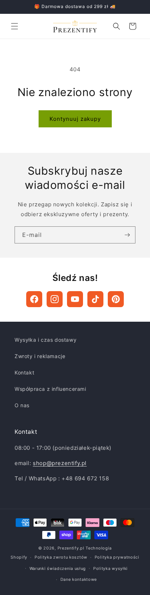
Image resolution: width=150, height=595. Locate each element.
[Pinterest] (116, 299)
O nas (22, 405)
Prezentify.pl (71, 548)
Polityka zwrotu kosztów (61, 557)
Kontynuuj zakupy (75, 118)
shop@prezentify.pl (60, 463)
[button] (15, 26)
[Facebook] (34, 299)
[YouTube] (75, 299)
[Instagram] (55, 299)
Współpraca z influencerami (50, 389)
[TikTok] (95, 299)
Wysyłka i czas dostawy (45, 340)
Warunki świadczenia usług (57, 568)
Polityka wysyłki (110, 568)
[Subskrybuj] (127, 234)
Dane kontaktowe (78, 579)
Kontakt (24, 372)
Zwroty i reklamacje (40, 356)
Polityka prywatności (117, 557)
